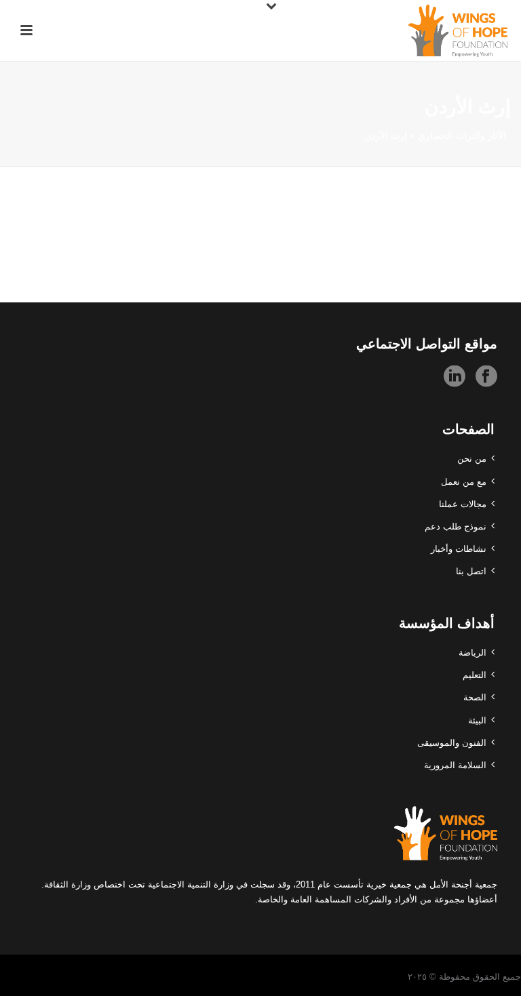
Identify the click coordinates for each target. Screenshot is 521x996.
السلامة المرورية (455, 765)
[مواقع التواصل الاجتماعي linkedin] (454, 377)
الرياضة (472, 653)
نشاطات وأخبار (458, 549)
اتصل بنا (471, 571)
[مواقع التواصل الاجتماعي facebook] (486, 377)
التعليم (474, 675)
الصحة (474, 697)
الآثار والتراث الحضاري (462, 135)
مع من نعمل (463, 482)
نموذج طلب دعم (455, 526)
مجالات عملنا (462, 504)
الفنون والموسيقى (451, 743)
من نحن (471, 459)
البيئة (477, 720)
